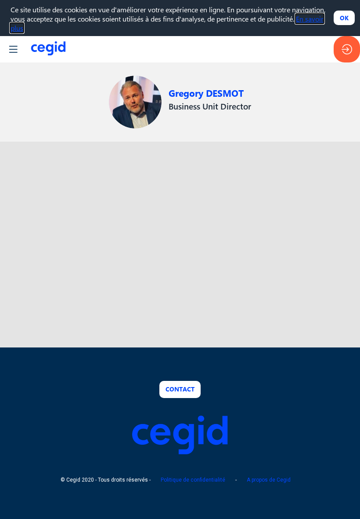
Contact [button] (180, 389)
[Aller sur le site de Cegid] (180, 451)
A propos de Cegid (269, 480)
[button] (13, 49)
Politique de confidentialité (193, 480)
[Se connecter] (347, 49)
